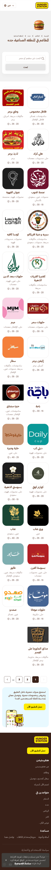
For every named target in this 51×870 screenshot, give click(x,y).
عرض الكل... (44, 823)
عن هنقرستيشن (42, 766)
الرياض (46, 811)
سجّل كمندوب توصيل (39, 778)
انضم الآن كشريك (41, 785)
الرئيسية (46, 36)
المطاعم (37, 36)
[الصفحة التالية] (7, 679)
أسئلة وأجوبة (43, 837)
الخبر (47, 817)
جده (29, 36)
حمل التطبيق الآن (34, 707)
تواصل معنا (9, 837)
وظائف (46, 772)
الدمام (46, 799)
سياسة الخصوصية (22, 863)
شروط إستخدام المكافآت (26, 837)
